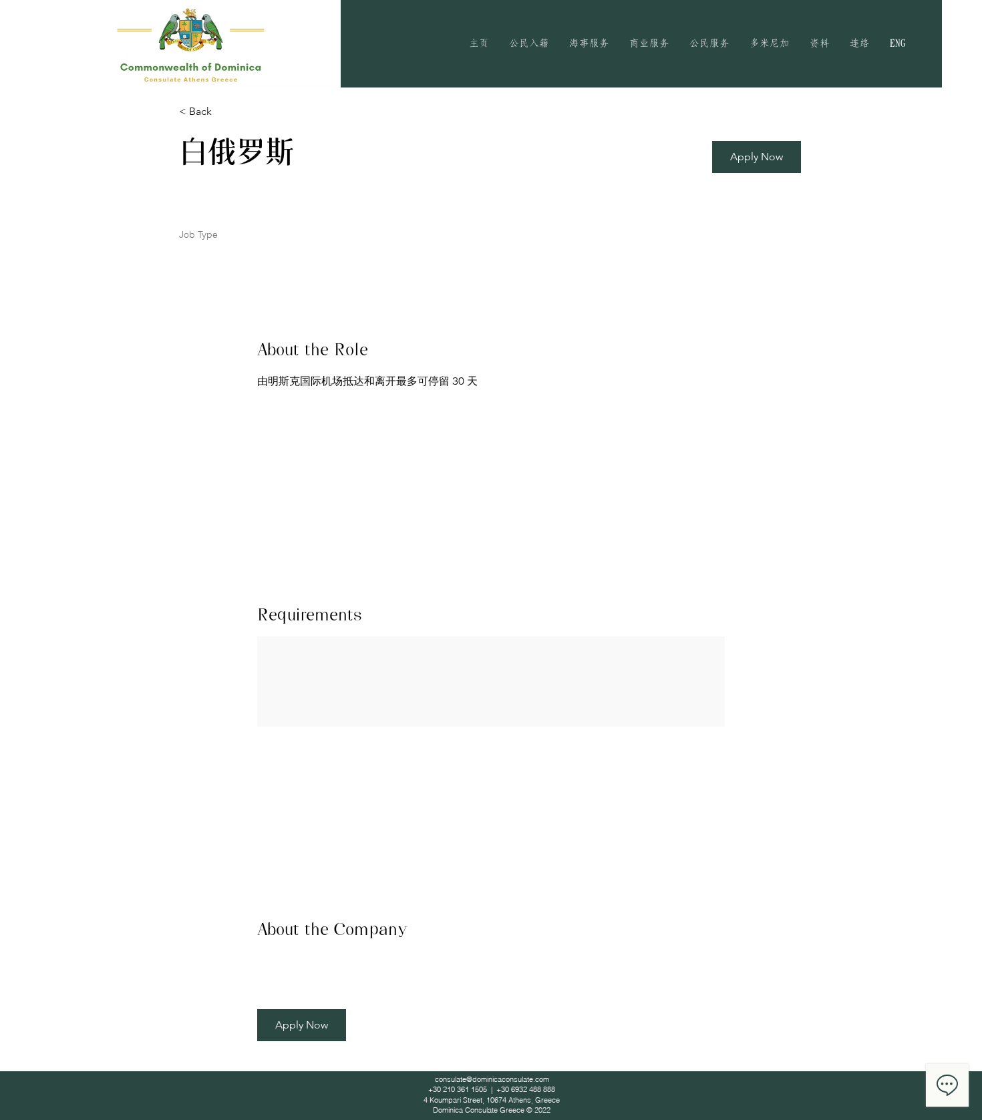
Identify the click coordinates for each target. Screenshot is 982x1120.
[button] (529, 43)
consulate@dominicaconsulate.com (492, 1079)
